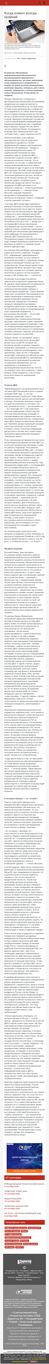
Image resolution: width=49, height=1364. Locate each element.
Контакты (20, 1273)
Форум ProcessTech (13, 1198)
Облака (24, 1231)
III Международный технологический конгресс (24, 1183)
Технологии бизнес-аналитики (23, 1331)
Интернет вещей (11, 1241)
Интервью (24, 1241)
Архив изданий (23, 1275)
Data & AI (14, 1333)
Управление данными (30, 1328)
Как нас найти (10, 1273)
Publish (13, 1321)
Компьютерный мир (25, 1312)
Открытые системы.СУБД (25, 1315)
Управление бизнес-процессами (23, 1339)
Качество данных (29, 1333)
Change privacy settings (24, 1279)
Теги (41, 1273)
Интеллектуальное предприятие (23, 1336)
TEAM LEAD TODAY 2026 (15, 1191)
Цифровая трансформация (15, 1228)
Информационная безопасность (18, 1238)
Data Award (9, 1247)
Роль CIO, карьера (12, 1231)
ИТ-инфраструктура (13, 1234)
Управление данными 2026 (16, 1206)
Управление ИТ (34, 1228)
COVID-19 (19, 1247)
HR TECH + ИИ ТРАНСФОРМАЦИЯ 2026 (22, 1213)
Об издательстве (12, 1271)
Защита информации (28, 58)
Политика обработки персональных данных (24, 1277)
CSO (18, 58)
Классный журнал (30, 1321)
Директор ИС (15, 1318)
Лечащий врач (34, 1318)
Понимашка (25, 1324)
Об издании (24, 1271)
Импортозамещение (13, 1244)
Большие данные (30, 1244)
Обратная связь (36, 1271)
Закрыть (34, 1361)
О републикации (32, 1273)
